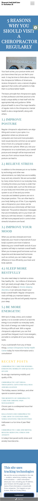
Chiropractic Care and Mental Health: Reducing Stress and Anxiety (17, 432)
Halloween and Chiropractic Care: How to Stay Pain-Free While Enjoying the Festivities (17, 416)
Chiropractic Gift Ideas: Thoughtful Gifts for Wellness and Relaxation (17, 384)
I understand (19, 495)
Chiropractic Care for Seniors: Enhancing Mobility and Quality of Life (17, 368)
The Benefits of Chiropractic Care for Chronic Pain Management (16, 400)
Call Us (20, 499)
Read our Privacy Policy (17, 490)
